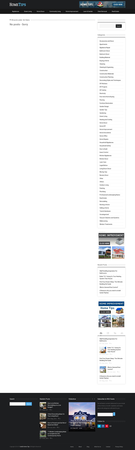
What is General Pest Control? (109, 287)
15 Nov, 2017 (75, 428)
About (80, 446)
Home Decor (40, 11)
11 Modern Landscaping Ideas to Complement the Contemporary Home (57, 433)
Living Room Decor (105, 168)
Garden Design (104, 106)
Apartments (103, 44)
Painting (102, 188)
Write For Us (97, 446)
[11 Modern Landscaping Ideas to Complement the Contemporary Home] (43, 434)
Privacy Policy (119, 446)
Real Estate (115, 11)
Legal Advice (104, 165)
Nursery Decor (104, 175)
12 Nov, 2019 (44, 438)
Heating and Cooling (106, 119)
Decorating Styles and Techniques (110, 80)
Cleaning (102, 64)
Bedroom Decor (104, 54)
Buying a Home (104, 60)
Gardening (103, 113)
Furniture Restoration (106, 103)
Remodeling (103, 201)
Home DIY (103, 126)
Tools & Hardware (105, 211)
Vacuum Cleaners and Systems (109, 218)
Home (72, 446)
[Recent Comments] (114, 333)
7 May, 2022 (104, 381)
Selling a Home (104, 208)
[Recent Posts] (101, 333)
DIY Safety (103, 90)
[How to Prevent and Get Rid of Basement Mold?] (43, 425)
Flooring (102, 100)
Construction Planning (106, 77)
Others (102, 182)
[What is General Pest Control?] (103, 369)
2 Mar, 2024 (104, 363)
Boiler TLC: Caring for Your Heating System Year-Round (114, 349)
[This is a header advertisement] (102, 4)
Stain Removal (102, 11)
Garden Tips (103, 110)
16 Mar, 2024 (104, 354)
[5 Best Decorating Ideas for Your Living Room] (43, 416)
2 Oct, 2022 (112, 372)
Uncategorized (104, 214)
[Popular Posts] (107, 333)
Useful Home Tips (25, 446)
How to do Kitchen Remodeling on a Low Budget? (54, 405)
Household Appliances (106, 142)
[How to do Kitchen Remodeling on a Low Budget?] (43, 405)
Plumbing (103, 191)
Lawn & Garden (88, 11)
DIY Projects (103, 87)
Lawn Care (103, 162)
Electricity (103, 93)
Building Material (105, 57)
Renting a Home (105, 204)
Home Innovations (105, 132)
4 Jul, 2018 (52, 427)
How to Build (103, 149)
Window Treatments (106, 224)
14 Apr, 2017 (44, 410)
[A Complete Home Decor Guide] (18, 4)
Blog (88, 446)
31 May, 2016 (53, 418)
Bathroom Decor (105, 51)
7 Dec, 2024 (104, 343)
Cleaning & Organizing (106, 67)
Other (101, 178)
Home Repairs (104, 139)
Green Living (28, 11)
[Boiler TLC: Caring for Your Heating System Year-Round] (103, 350)
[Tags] (121, 333)
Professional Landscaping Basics (110, 195)
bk (81, 428)
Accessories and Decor (107, 41)
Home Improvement (72, 11)
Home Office (103, 136)
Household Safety (105, 146)
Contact (108, 446)
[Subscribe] (114, 414)
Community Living (55, 11)
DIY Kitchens (103, 83)
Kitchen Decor (104, 159)
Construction (104, 70)
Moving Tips (103, 172)
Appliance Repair (105, 47)
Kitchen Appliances (105, 155)
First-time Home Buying (107, 96)
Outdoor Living (104, 185)
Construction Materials (107, 74)
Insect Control (104, 152)
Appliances (15, 11)
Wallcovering (104, 221)
